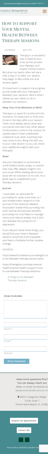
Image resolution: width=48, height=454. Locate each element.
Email (7, 341)
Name (7, 328)
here (19, 386)
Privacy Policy (12, 447)
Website (8, 353)
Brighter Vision (35, 447)
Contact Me (24, 430)
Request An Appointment (24, 420)
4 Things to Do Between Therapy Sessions (21, 278)
